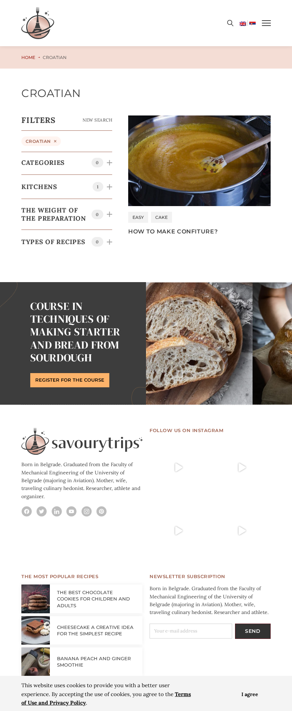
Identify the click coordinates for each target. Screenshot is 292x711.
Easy (138, 217)
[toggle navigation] (266, 23)
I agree (249, 694)
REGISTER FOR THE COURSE (69, 380)
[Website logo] (37, 23)
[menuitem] (243, 23)
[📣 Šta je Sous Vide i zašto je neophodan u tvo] (242, 531)
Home (28, 57)
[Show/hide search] (230, 23)
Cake (161, 217)
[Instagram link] (26, 511)
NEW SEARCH (97, 120)
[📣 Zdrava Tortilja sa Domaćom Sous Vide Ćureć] (242, 467)
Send (252, 631)
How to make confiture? (173, 231)
